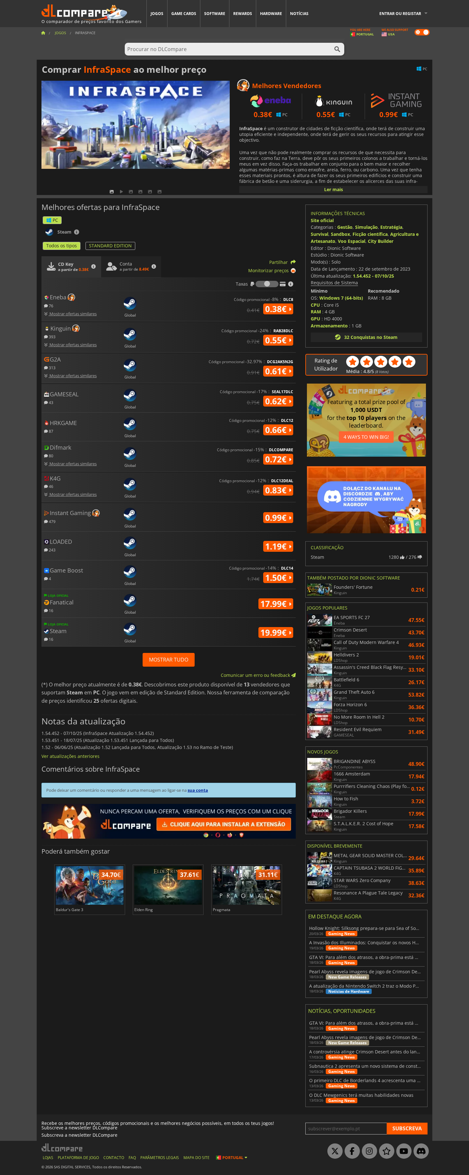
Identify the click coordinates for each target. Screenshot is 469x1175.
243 (52, 549)
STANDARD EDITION (110, 246)
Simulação (366, 227)
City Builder (380, 241)
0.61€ (277, 371)
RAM (316, 312)
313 (52, 367)
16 (50, 610)
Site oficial (322, 220)
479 (52, 521)
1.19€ (277, 546)
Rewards (242, 13)
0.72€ (277, 459)
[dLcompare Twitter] (333, 1151)
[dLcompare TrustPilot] (385, 1151)
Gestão (345, 227)
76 (50, 305)
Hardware (271, 13)
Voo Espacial (351, 241)
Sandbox (340, 234)
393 (52, 336)
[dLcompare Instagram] (368, 1151)
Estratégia (391, 227)
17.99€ (274, 603)
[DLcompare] (62, 1147)
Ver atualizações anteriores (70, 756)
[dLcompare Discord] (420, 1151)
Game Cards (183, 13)
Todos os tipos (61, 246)
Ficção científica (370, 234)
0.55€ (277, 340)
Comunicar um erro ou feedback (256, 675)
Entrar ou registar (400, 13)
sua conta (198, 790)
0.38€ (277, 308)
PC (55, 220)
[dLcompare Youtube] (402, 1151)
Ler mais (333, 189)
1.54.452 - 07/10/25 (373, 276)
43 (50, 402)
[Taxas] (267, 284)
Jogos (157, 13)
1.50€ (277, 577)
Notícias (299, 13)
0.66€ (277, 429)
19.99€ (274, 632)
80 (50, 455)
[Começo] (43, 32)
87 (50, 431)
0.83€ (277, 490)
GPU (315, 319)
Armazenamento (329, 326)
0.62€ (277, 401)
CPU (315, 305)
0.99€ (277, 517)
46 (50, 486)
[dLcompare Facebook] (351, 1151)
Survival (319, 234)
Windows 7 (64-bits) (341, 298)
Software (214, 13)
